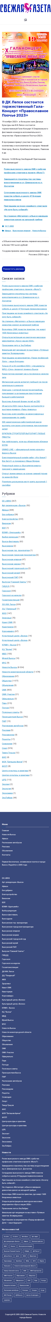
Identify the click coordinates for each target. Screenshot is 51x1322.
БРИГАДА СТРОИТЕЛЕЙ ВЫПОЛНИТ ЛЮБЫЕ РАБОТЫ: (23, 435)
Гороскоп (6, 591)
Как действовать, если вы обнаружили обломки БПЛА (25, 443)
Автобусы (25, 1236)
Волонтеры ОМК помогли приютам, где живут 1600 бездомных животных (24, 331)
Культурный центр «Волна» (15, 636)
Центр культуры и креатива (15, 771)
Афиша (8, 231)
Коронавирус (8, 631)
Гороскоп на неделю (12, 595)
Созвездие (7, 744)
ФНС (4, 757)
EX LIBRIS (6, 501)
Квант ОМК (7, 622)
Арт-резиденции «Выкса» (14, 505)
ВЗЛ (4, 528)
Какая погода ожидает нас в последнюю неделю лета (25, 376)
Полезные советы (10, 712)
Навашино (7, 1266)
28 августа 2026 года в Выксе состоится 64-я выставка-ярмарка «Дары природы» (23, 408)
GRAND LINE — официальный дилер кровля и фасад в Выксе (23, 451)
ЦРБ (4, 780)
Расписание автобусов (12, 726)
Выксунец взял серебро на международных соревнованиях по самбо (23, 416)
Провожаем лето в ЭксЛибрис (16, 345)
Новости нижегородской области (17, 672)
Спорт (4, 748)
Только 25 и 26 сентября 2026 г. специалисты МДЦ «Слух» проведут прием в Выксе (23, 368)
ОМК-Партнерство (35, 1270)
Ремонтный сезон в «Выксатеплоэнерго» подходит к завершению (21, 467)
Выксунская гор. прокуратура (16, 550)
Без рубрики (8, 514)
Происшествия (24, 1285)
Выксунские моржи (11, 564)
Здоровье (6, 618)
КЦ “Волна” (7, 649)
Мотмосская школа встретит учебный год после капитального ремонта (25, 384)
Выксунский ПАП (10, 577)
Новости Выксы (39, 231)
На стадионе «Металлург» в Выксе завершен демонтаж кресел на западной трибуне (23, 323)
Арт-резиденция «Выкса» (12, 1241)
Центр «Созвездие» (32, 1295)
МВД (4, 654)
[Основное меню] (25, 20)
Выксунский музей (11, 573)
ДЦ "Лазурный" (9, 609)
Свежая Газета (31, 1314)
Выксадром (7, 546)
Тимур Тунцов (8, 753)
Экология (6, 789)
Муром (42, 1261)
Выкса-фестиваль (10, 541)
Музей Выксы (8, 658)
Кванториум (8, 627)
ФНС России (8, 1295)
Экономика (7, 793)
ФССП (5, 766)
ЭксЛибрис (7, 798)
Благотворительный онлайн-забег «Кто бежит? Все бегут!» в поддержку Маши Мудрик (24, 459)
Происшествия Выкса (12, 717)
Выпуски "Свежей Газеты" (14, 582)
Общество (7, 681)
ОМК (4, 690)
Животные (33, 1256)
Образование (8, 676)
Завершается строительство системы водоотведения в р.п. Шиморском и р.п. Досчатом (23, 182)
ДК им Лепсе (8, 1256)
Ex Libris (6, 1236)
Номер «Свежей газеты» (11, 1270)
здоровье (7, 1300)
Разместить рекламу (13, 269)
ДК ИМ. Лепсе (9, 604)
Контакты (6, 855)
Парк (4, 703)
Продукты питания (10, 1285)
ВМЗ (5, 1246)
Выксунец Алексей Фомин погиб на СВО (21, 401)
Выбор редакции (10, 537)
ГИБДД (5, 586)
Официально (8, 699)
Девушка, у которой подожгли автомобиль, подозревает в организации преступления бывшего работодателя (22, 393)
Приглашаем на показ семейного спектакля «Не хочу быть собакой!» (25, 315)
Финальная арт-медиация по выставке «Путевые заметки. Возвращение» (25, 352)
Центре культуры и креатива (15, 775)
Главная (5, 830)
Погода (5, 708)
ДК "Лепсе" (36, 1251)
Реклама (6, 730)
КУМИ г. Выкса (9, 645)
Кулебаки (19, 1261)
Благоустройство (10, 519)
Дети (17, 1256)
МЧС (4, 663)
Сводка (34, 1290)
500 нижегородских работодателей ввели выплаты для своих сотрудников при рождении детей (25, 425)
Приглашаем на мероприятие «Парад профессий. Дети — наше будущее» (25, 360)
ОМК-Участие (8, 694)
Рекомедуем (8, 735)
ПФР (4, 721)
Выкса (13, 1246)
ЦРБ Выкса (19, 1295)
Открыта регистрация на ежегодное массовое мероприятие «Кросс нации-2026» (24, 339)
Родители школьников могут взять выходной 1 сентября (24, 483)
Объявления (8, 685)
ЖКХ (4, 613)
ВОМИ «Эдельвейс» (11, 532)
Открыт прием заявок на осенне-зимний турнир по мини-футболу (24, 475)
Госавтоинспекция (11, 600)
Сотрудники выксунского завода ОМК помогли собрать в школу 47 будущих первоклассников (22, 196)
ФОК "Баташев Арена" (12, 762)
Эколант (6, 784)
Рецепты (6, 739)
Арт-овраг (35, 1236)
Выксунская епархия (21, 231)
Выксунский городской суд (15, 568)
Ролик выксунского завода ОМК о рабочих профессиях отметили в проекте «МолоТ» (22, 288)
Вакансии (6, 523)
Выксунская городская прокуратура (19, 555)
